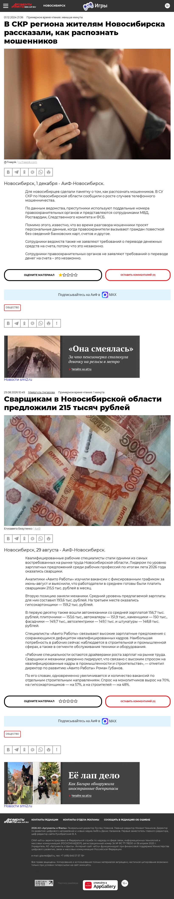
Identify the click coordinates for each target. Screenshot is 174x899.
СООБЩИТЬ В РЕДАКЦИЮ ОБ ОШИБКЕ (127, 819)
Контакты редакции (44, 819)
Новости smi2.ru (18, 380)
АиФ (38, 528)
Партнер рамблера (68, 883)
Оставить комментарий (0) (138, 275)
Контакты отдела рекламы (81, 819)
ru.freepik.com (27, 162)
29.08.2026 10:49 (14, 392)
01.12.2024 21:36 (13, 17)
